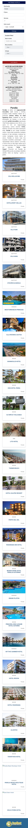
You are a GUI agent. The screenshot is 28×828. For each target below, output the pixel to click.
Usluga (7, 51)
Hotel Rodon (14, 678)
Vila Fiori (14, 229)
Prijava (5, 12)
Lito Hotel (14, 441)
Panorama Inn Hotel (14, 545)
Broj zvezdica (8, 44)
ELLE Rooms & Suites (14, 335)
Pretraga (14, 31)
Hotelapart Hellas (14, 203)
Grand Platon (14, 598)
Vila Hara (14, 256)
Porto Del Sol (14, 520)
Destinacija (7, 6)
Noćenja (6, 18)
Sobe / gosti (7, 24)
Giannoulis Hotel (14, 361)
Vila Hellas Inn (14, 176)
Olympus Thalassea (14, 415)
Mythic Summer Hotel (14, 651)
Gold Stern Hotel (14, 810)
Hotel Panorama (14, 705)
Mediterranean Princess (14, 310)
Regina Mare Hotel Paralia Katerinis (14, 571)
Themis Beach (14, 468)
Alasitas (14, 730)
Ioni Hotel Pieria (14, 388)
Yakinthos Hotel (14, 756)
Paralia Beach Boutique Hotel (14, 783)
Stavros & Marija (14, 283)
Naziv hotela (8, 38)
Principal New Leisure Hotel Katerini (14, 625)
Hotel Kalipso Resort (14, 493)
